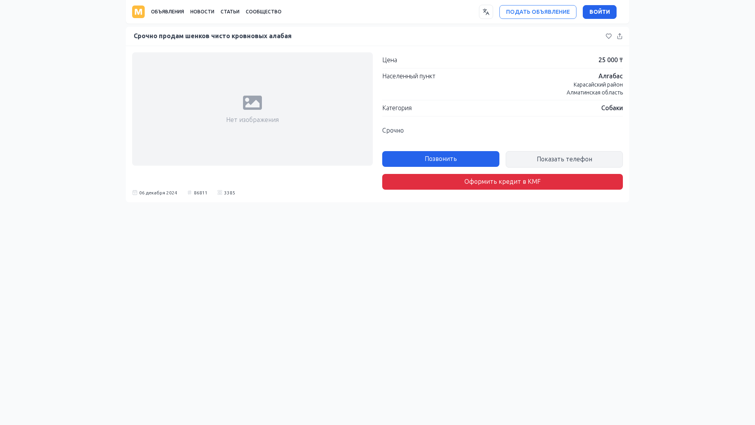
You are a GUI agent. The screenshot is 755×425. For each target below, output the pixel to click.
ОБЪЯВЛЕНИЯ (167, 12)
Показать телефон (564, 159)
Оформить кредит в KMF (502, 181)
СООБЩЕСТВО (264, 12)
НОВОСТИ (202, 12)
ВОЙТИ (599, 12)
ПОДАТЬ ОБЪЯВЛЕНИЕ (538, 12)
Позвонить (441, 159)
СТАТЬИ (230, 12)
